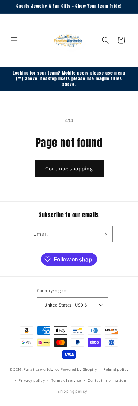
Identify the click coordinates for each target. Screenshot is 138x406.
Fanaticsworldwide (41, 369)
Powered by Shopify (79, 369)
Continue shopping (69, 168)
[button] (14, 40)
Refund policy (115, 369)
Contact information (107, 380)
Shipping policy (72, 391)
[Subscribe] (104, 234)
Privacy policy (31, 380)
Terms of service (66, 380)
